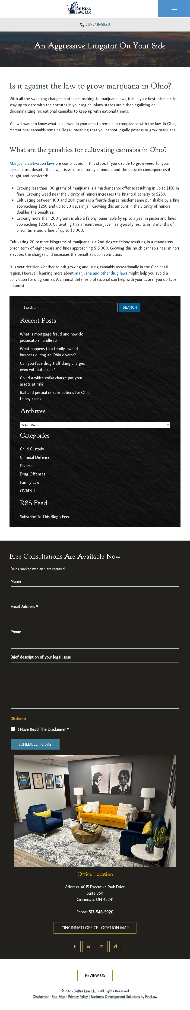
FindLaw (151, 996)
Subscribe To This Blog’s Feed (45, 516)
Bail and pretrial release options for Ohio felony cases (54, 395)
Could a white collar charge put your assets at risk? (51, 381)
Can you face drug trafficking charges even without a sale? (52, 366)
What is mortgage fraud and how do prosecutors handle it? (51, 337)
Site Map (58, 996)
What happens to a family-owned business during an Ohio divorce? (49, 352)
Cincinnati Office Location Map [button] (95, 927)
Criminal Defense (35, 457)
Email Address (24, 606)
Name (16, 581)
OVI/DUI (27, 490)
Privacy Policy (78, 996)
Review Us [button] (95, 975)
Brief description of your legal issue (41, 657)
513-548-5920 (97, 24)
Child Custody (32, 449)
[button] (174, 9)
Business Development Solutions (115, 996)
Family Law (29, 482)
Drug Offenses (32, 474)
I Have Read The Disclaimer (43, 729)
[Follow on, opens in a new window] (115, 946)
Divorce (26, 465)
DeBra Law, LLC (85, 991)
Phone (16, 631)
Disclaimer (18, 718)
